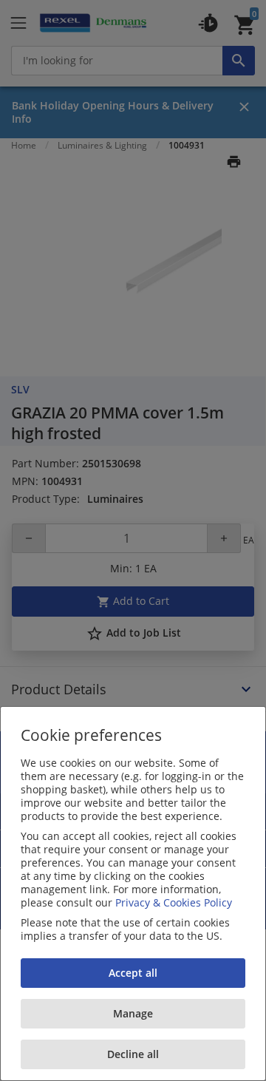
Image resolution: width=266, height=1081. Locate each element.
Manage (133, 1013)
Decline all (133, 1054)
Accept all (133, 973)
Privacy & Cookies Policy (173, 902)
